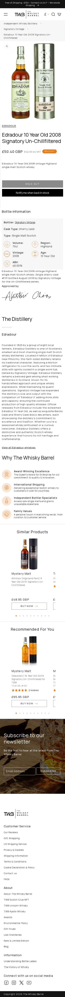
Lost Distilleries (13, 934)
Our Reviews (11, 832)
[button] (6, 14)
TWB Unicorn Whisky (16, 905)
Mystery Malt (21, 573)
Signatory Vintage (14, 29)
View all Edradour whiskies (18, 447)
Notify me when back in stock (32, 192)
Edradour (9, 126)
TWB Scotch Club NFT (16, 899)
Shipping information (16, 855)
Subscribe (48, 770)
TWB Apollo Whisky (15, 911)
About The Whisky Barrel (18, 893)
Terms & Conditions (15, 861)
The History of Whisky (16, 967)
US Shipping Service (15, 844)
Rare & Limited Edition (16, 940)
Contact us (10, 873)
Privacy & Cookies (14, 849)
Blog (6, 946)
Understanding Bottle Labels (20, 961)
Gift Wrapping (12, 838)
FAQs (6, 879)
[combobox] (32, 24)
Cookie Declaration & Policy (19, 867)
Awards (8, 917)
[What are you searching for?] (61, 24)
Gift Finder (10, 928)
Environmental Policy (16, 923)
